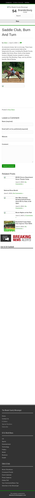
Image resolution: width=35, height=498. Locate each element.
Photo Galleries (6, 477)
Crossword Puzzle (7, 472)
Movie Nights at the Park (24, 212)
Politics (4, 449)
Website (4, 136)
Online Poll (5, 480)
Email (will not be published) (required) (15, 129)
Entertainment (6, 444)
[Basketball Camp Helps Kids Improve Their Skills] (9, 226)
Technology (5, 447)
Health (4, 457)
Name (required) (7, 121)
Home (4, 416)
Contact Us (9, 2)
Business (4, 455)
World (4, 452)
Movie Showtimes (7, 469)
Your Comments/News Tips (10, 483)
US (3, 439)
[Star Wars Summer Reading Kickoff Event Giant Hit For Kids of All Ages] (9, 202)
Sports (4, 441)
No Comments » (18, 193)
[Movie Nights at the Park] (9, 215)
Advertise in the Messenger (10, 485)
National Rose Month (11, 190)
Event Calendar (6, 475)
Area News (11, 109)
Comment (5, 144)
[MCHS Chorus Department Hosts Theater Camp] (9, 182)
